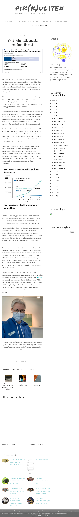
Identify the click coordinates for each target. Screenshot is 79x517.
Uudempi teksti (9, 444)
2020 (53, 171)
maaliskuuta (58, 162)
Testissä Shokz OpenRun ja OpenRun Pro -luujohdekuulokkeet (17, 462)
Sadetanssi (58, 159)
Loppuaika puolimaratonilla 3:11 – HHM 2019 (43, 481)
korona (15, 362)
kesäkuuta (57, 137)
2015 (53, 187)
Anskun (39, 278)
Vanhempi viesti (35, 444)
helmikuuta (58, 165)
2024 (53, 106)
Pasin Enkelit (58, 156)
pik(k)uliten (39, 7)
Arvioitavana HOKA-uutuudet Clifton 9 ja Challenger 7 (17, 491)
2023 (53, 109)
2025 (53, 103)
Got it (45, 516)
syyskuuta (57, 128)
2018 (53, 178)
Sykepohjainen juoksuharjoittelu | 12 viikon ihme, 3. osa (43, 501)
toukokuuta (58, 140)
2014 (53, 190)
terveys (23, 362)
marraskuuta (58, 121)
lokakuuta (57, 125)
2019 (53, 174)
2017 (53, 181)
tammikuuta (58, 168)
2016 (53, 184)
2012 (53, 196)
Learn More (36, 516)
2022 (53, 112)
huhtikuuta (58, 143)
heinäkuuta (58, 134)
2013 (53, 193)
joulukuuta (58, 118)
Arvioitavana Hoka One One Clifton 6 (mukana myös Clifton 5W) (43, 491)
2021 (53, 115)
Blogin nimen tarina (42, 459)
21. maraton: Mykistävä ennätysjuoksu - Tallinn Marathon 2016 (17, 481)
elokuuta (57, 131)
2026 (53, 100)
